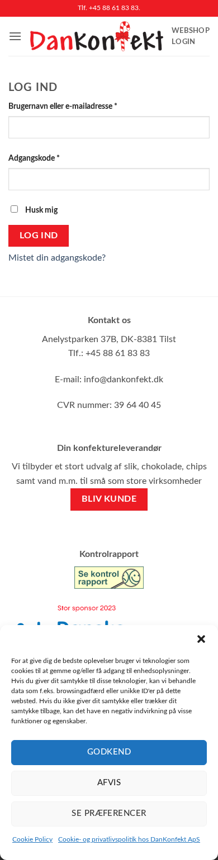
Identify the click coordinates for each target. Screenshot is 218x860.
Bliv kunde (109, 499)
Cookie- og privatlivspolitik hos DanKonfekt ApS (129, 839)
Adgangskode (50, 157)
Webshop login (191, 36)
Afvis (109, 783)
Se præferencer (109, 813)
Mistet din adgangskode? (57, 257)
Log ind (39, 236)
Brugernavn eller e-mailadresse (78, 106)
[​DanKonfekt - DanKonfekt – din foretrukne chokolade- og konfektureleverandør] (96, 36)
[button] (201, 639)
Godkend (109, 752)
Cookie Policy (32, 839)
